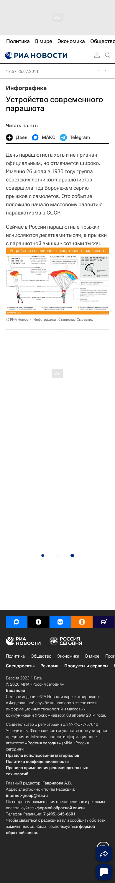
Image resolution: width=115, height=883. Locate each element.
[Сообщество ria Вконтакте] (60, 622)
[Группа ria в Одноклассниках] (82, 622)
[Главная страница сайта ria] (35, 55)
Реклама (49, 666)
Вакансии (15, 690)
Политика (15, 656)
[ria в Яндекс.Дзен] (38, 622)
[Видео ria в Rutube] (103, 622)
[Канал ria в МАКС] (16, 622)
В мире (92, 656)
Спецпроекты (20, 666)
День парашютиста (29, 155)
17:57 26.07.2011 (22, 71)
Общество (41, 656)
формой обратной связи (61, 807)
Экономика (68, 656)
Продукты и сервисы (86, 666)
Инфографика (26, 87)
